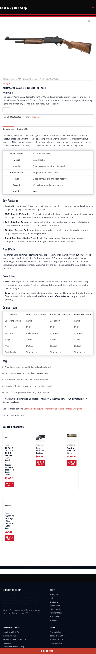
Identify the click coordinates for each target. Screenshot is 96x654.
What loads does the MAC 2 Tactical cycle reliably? (28, 367)
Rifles (52, 598)
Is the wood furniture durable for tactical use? (26, 379)
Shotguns (14, 79)
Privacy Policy (55, 632)
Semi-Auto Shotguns (33, 408)
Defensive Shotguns (54, 408)
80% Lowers (55, 616)
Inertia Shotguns (74, 408)
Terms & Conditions (58, 636)
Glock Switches (56, 609)
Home (5, 79)
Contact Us (7, 643)
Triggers (53, 620)
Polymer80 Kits (56, 613)
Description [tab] (8, 129)
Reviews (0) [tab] (22, 129)
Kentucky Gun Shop (13, 7)
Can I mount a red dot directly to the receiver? (26, 373)
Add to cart (48, 650)
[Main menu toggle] (93, 8)
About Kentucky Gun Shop (13, 647)
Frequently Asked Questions (14, 639)
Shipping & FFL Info (10, 632)
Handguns (54, 594)
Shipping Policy (56, 639)
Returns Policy (56, 643)
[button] (89, 21)
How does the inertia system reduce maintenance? (28, 386)
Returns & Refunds (10, 636)
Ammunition (55, 605)
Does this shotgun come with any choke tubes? (27, 392)
